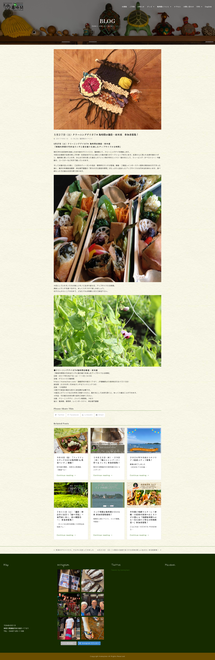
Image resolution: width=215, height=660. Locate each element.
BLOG (76, 138)
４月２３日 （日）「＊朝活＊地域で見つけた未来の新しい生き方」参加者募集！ (128, 550)
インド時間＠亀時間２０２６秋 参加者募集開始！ (106, 513)
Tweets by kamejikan (120, 570)
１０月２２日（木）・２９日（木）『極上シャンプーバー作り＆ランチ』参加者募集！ (106, 460)
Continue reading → (66, 475)
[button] (60, 415)
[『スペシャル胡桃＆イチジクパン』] (92, 580)
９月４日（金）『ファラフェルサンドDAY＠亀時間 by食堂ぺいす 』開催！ (70, 460)
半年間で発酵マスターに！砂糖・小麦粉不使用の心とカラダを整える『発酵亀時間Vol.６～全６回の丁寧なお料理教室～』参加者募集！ (143, 517)
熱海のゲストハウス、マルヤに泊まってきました (75, 550)
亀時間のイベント (86, 138)
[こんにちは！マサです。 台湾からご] (92, 604)
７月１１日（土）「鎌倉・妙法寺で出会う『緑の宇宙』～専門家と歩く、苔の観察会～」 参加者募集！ (70, 515)
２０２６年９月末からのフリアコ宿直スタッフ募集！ (143, 458)
